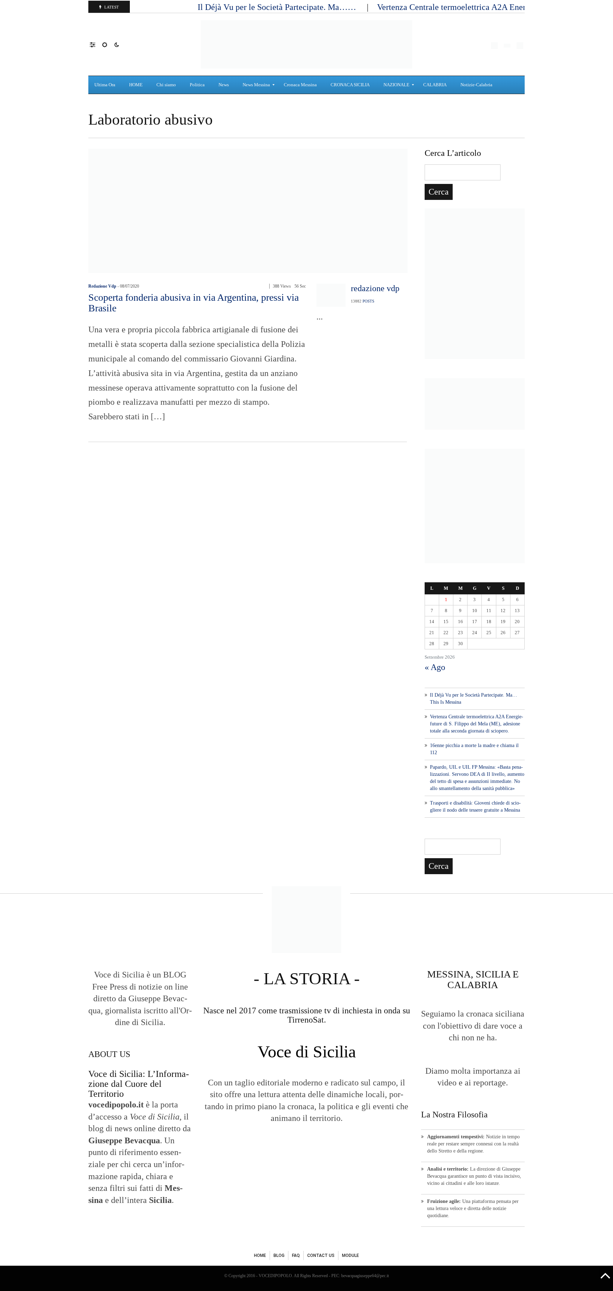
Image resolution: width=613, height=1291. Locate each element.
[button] (96, 44)
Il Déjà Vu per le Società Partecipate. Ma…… (278, 7)
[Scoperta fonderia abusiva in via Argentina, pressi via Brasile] (248, 210)
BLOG (279, 1255)
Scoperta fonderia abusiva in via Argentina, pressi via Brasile (193, 303)
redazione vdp (102, 286)
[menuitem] (105, 85)
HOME (260, 1255)
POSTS (368, 301)
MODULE (350, 1255)
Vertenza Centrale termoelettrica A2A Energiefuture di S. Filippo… (494, 7)
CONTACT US (321, 1255)
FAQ (296, 1255)
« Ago (435, 667)
